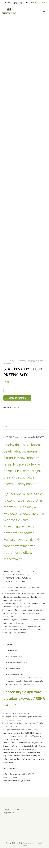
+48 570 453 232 (38, 3)
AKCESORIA (22, 361)
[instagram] (11, 828)
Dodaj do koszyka (17, 398)
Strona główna (10, 361)
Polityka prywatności (12, 809)
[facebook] (4, 828)
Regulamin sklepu (11, 812)
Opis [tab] (5, 426)
